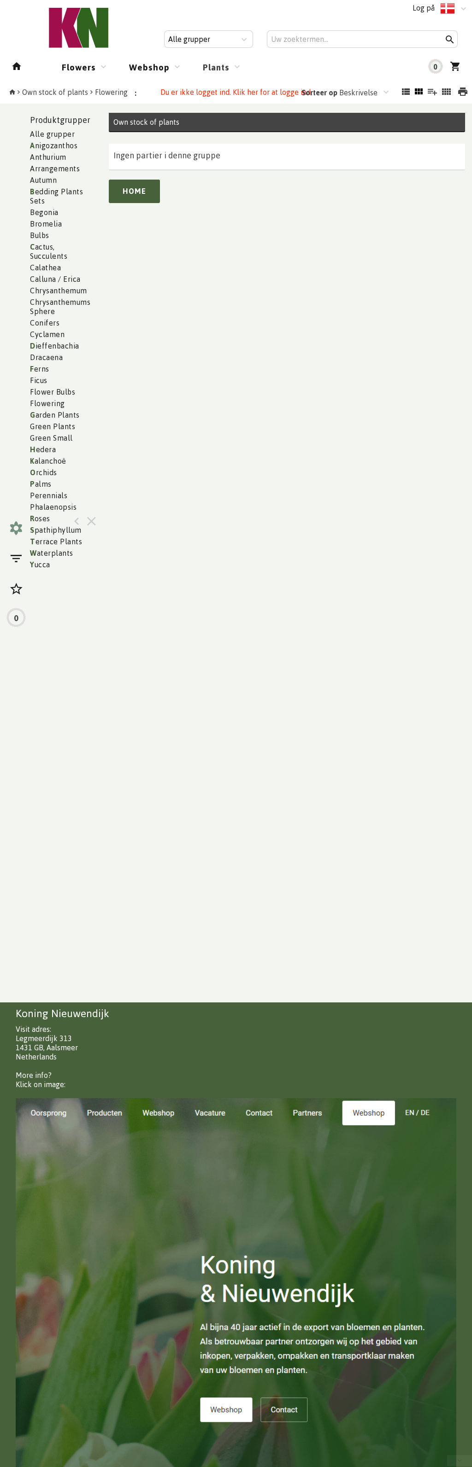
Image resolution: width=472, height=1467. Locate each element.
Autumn (43, 180)
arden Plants (55, 414)
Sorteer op (319, 92)
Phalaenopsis (53, 507)
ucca (40, 564)
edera (43, 449)
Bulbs (39, 235)
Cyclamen (47, 334)
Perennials (48, 495)
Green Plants (52, 426)
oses (40, 518)
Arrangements (55, 168)
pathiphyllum (56, 530)
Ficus (38, 380)
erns (39, 368)
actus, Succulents (48, 251)
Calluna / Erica (55, 279)
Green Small (51, 437)
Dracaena (46, 357)
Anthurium (48, 157)
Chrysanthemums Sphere (60, 306)
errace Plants (56, 541)
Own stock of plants (55, 92)
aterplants (51, 553)
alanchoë (48, 461)
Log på (424, 7)
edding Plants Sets (56, 196)
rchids (43, 472)
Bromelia (46, 223)
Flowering (111, 92)
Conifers (44, 322)
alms (41, 484)
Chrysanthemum (58, 290)
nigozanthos (53, 145)
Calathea (45, 267)
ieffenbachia (54, 345)
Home (134, 191)
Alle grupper (52, 134)
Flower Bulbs (52, 391)
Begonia (44, 212)
